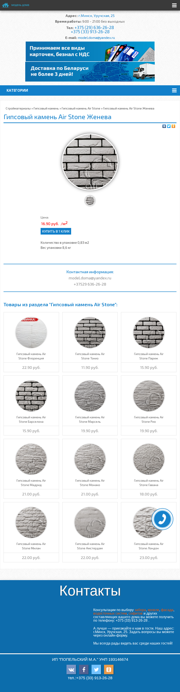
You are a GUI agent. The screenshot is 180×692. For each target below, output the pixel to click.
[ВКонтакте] (164, 126)
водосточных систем (110, 613)
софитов (136, 613)
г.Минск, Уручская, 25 (96, 15)
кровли (153, 610)
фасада (167, 610)
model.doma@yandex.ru (96, 37)
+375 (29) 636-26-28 (94, 27)
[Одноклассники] (173, 126)
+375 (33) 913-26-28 (90, 31)
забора (140, 610)
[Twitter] (169, 126)
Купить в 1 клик (56, 231)
